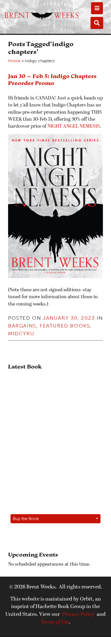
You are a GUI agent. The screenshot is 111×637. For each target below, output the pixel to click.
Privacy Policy (78, 614)
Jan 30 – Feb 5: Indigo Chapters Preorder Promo (52, 79)
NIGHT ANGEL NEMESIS (73, 126)
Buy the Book (26, 518)
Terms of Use (55, 622)
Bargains (22, 326)
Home (14, 60)
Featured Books (65, 326)
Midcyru (21, 333)
